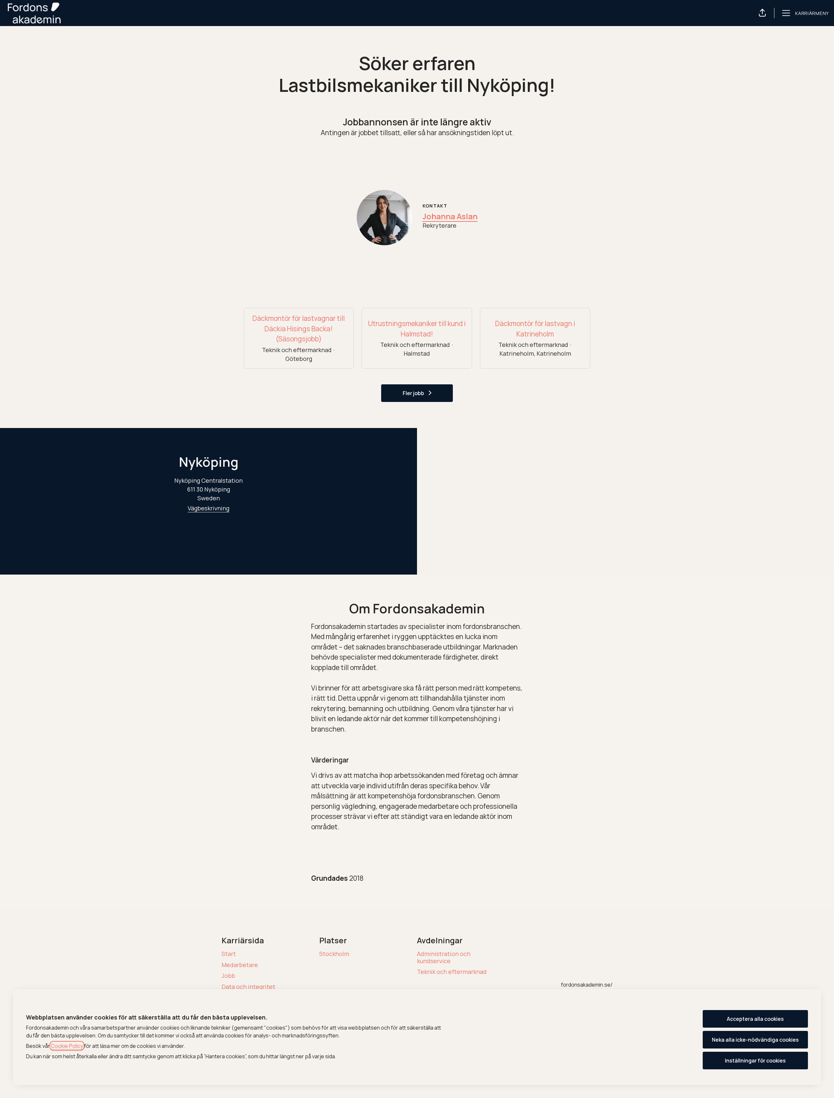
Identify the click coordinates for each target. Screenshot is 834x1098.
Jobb (228, 975)
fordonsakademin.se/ (586, 984)
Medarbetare (240, 965)
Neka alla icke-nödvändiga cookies (755, 1039)
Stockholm (334, 954)
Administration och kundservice (443, 957)
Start (229, 954)
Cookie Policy (67, 1045)
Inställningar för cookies (755, 1060)
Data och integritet (248, 987)
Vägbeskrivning (208, 508)
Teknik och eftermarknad (452, 972)
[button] (762, 13)
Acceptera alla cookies (755, 1018)
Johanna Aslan (450, 216)
